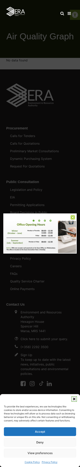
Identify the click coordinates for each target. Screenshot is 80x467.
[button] (74, 399)
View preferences (40, 453)
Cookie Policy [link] (32, 462)
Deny (40, 442)
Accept (40, 431)
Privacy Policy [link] (49, 462)
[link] (15, 10)
